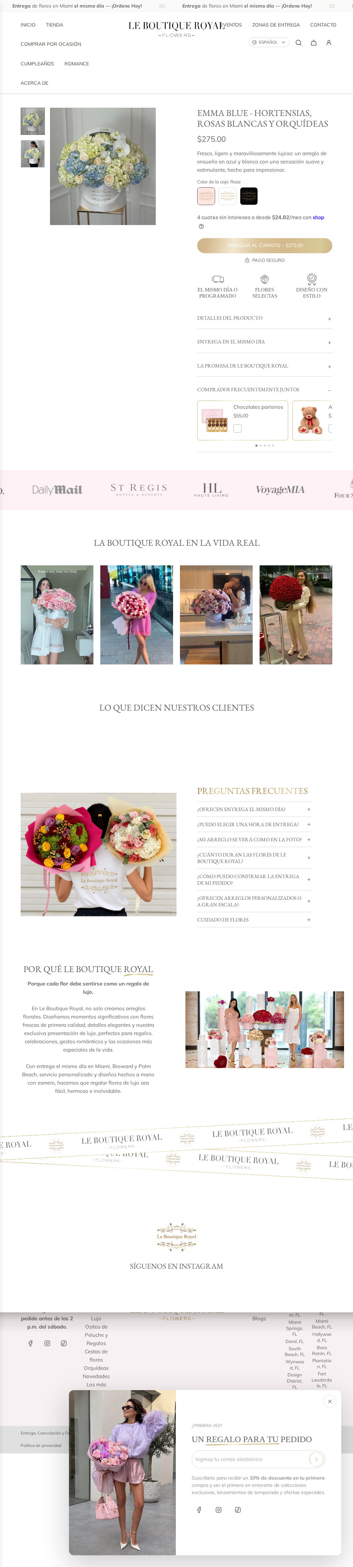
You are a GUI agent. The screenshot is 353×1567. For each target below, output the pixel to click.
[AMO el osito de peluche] (309, 420)
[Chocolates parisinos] (214, 420)
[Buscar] (298, 42)
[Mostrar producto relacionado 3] (265, 446)
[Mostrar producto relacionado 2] (261, 446)
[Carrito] (313, 42)
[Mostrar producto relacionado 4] (269, 446)
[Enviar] (316, 1459)
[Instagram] (218, 1509)
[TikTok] (237, 1509)
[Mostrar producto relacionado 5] (273, 446)
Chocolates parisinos (258, 407)
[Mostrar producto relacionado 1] (256, 446)
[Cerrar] (329, 1401)
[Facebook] (199, 1509)
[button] (55, 166)
